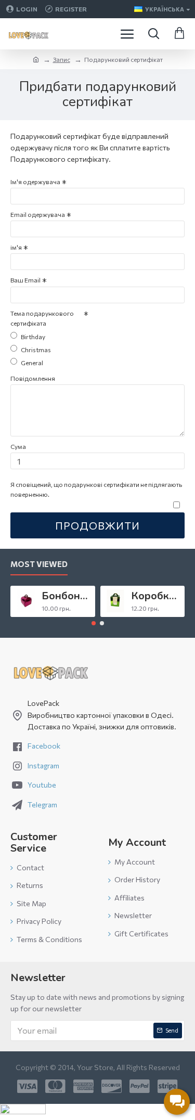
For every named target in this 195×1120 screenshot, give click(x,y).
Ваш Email (25, 280)
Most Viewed (39, 564)
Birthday (33, 336)
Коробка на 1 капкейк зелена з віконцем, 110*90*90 (156, 596)
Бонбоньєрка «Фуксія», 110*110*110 (67, 596)
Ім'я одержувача (35, 181)
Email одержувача (37, 214)
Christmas (36, 349)
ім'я (16, 247)
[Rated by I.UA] (23, 1112)
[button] (94, 623)
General (32, 362)
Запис (61, 59)
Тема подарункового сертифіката (42, 318)
